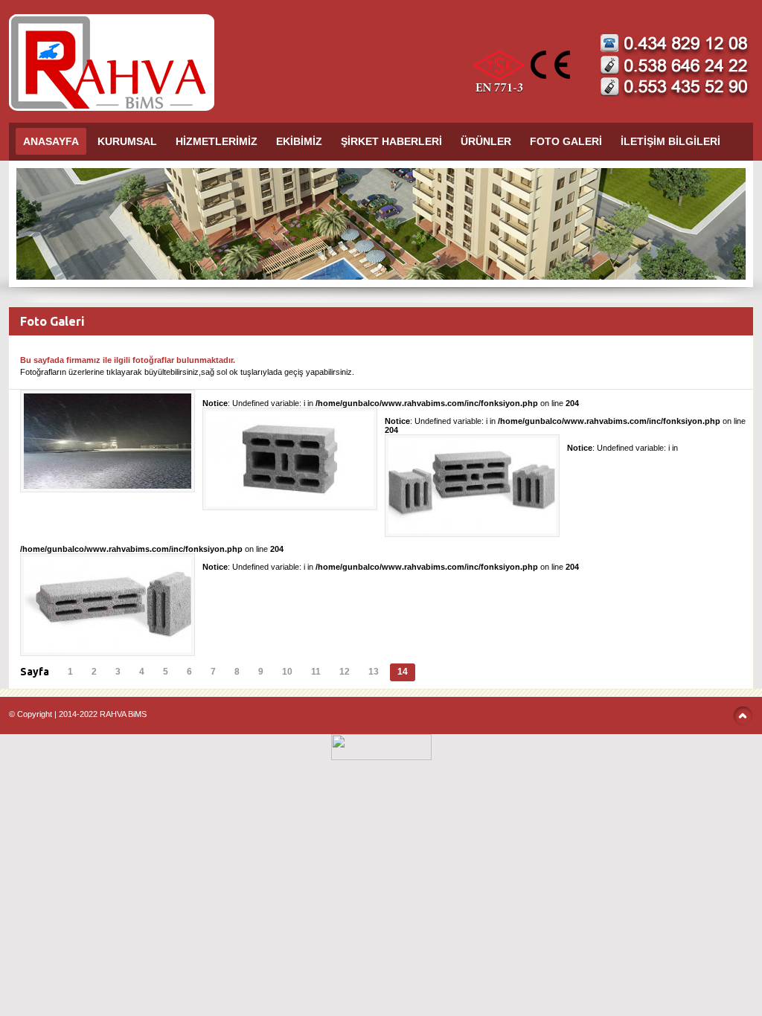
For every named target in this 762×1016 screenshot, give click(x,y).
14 (402, 671)
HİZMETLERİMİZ (216, 141)
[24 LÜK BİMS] (290, 503)
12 (344, 671)
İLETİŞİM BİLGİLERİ (670, 141)
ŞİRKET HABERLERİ (391, 141)
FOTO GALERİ (566, 141)
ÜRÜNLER (486, 141)
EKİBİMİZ (299, 141)
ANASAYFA (51, 141)
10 (287, 671)
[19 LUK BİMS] (472, 530)
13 (373, 671)
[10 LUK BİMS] (107, 649)
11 (316, 671)
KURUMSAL (127, 141)
